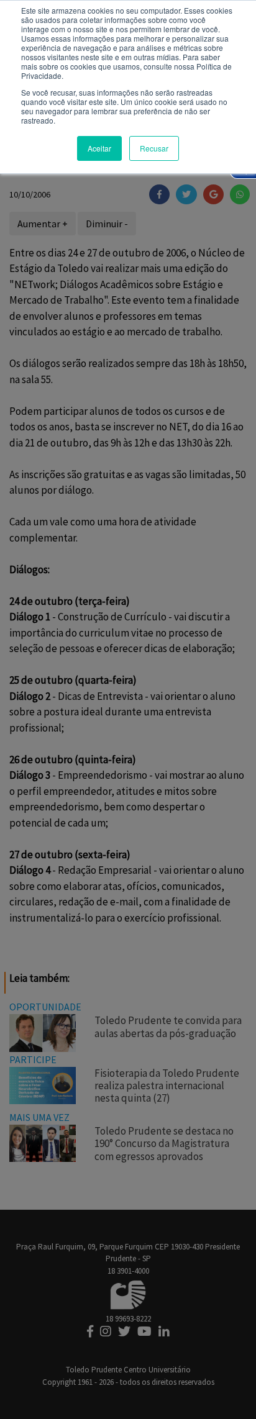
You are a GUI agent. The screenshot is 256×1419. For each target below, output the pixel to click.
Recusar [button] (154, 148)
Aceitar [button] (99, 148)
